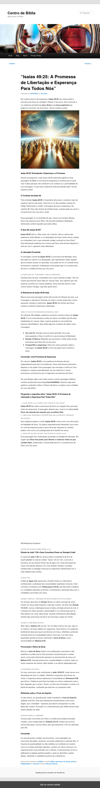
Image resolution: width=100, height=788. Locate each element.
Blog (17, 55)
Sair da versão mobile (50, 784)
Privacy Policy (36, 55)
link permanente (51, 764)
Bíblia (41, 761)
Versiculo (44, 93)
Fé (64, 761)
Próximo (88, 63)
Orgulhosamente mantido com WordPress (50, 773)
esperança (59, 761)
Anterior (11, 63)
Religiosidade (25, 764)
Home (25, 55)
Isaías (68, 761)
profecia (73, 761)
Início (10, 55)
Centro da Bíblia (21, 12)
